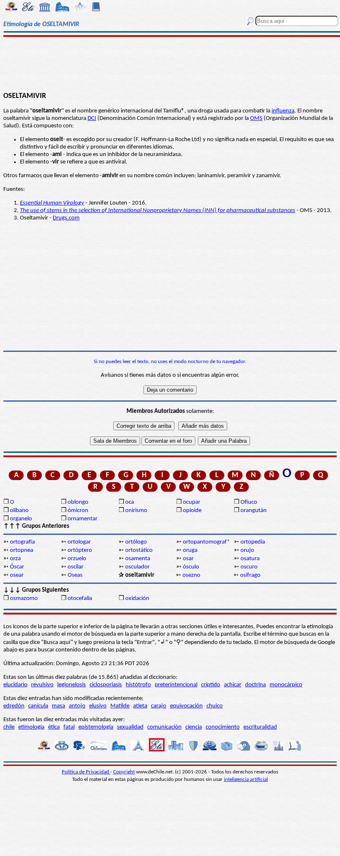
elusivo (98, 706)
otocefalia (80, 598)
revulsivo (42, 685)
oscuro (248, 567)
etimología (31, 727)
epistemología (95, 727)
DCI (91, 118)
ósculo (191, 567)
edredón (13, 706)
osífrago (250, 575)
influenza (283, 111)
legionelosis (71, 685)
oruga (190, 550)
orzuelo (77, 559)
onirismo (136, 510)
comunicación (164, 727)
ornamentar (82, 519)
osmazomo (24, 598)
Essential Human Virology (52, 203)
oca (129, 502)
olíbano (19, 510)
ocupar (191, 502)
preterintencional (176, 685)
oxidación (137, 598)
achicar (232, 685)
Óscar (17, 567)
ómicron (78, 510)
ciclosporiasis (106, 685)
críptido (210, 685)
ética (54, 727)
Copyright (124, 772)
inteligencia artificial (246, 779)
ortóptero (80, 550)
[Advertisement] (170, 63)
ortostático (139, 550)
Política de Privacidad (86, 772)
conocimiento (223, 727)
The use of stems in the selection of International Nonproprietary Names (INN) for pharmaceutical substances (157, 210)
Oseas (75, 575)
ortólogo (136, 542)
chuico (214, 706)
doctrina (255, 685)
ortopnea (21, 550)
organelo (21, 519)
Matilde (119, 706)
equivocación (186, 706)
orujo (247, 550)
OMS (256, 118)
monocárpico (286, 685)
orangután (253, 510)
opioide (192, 510)
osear (17, 575)
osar (188, 559)
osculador (137, 567)
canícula (38, 706)
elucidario (15, 685)
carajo (158, 706)
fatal (69, 727)
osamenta (137, 559)
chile (9, 727)
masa (58, 706)
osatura (250, 559)
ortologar (79, 542)
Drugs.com (66, 218)
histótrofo (138, 685)
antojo (77, 706)
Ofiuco (248, 502)
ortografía (22, 542)
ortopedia (252, 542)
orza (15, 559)
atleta (140, 706)
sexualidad (130, 727)
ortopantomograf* (206, 542)
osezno (191, 575)
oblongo (78, 502)
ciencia (193, 727)
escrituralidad (260, 727)
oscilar (75, 567)
